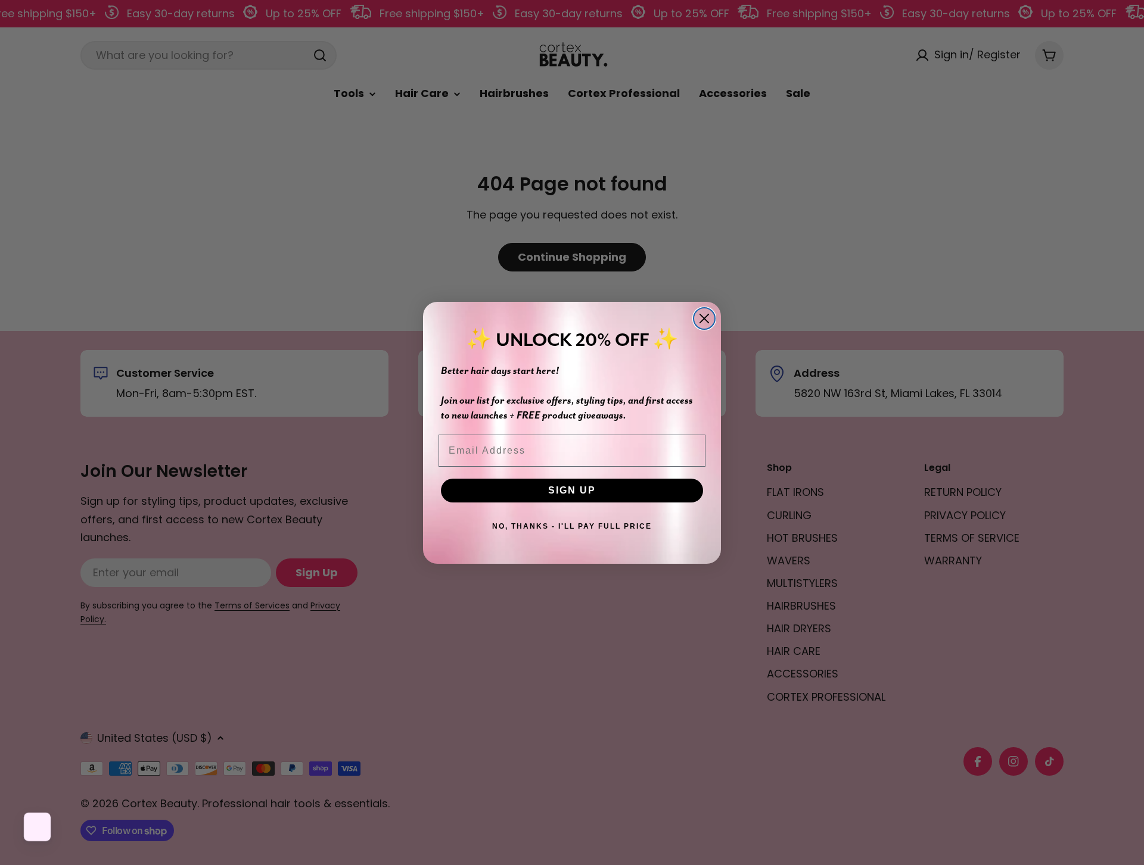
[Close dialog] (704, 318)
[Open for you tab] (38, 827)
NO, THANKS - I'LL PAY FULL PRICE (572, 526)
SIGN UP (572, 490)
